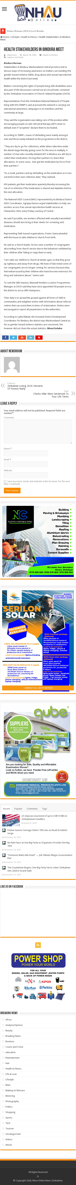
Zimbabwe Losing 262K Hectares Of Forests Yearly (25, 386)
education (10, 1052)
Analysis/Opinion (14, 1025)
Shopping (10, 1112)
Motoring (10, 1096)
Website (8, 470)
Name (8, 448)
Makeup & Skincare (15, 1090)
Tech (7, 1123)
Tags (44, 808)
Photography (12, 1101)
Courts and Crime (14, 1047)
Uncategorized (13, 1134)
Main (7, 1085)
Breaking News (13, 1036)
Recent (6, 808)
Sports (8, 1117)
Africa (8, 1019)
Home (5, 37)
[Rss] (38, 945)
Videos (8, 1139)
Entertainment (12, 1057)
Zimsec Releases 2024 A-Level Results (25, 31)
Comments (32, 808)
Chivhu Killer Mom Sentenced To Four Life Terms (51, 394)
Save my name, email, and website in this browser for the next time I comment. (37, 482)
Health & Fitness (29, 37)
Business (9, 1041)
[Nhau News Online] (38, 12)
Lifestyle (15, 37)
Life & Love (11, 1074)
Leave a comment (15, 57)
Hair (7, 1063)
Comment (9, 417)
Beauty (8, 1030)
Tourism (9, 1128)
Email (7, 459)
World (8, 1145)
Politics (9, 1106)
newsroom (12, 55)
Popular (18, 808)
